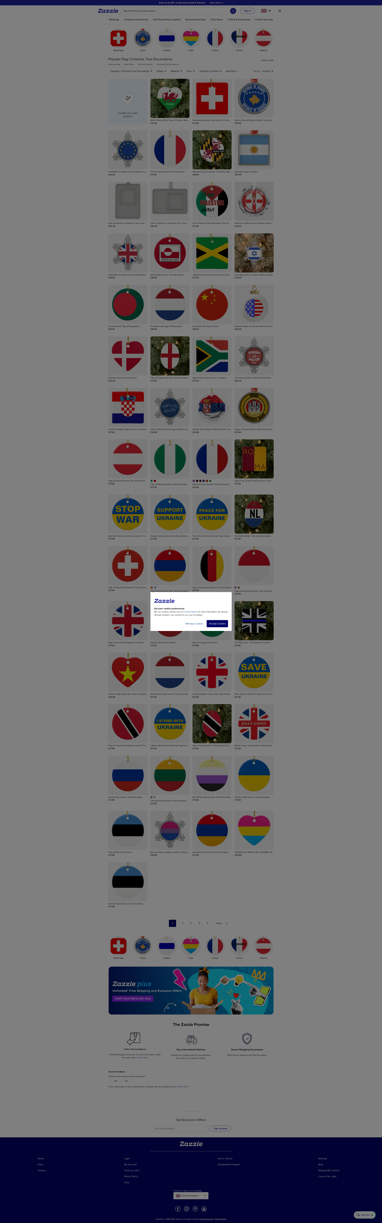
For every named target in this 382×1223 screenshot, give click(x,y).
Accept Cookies (217, 623)
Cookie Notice (190, 612)
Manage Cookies (194, 623)
